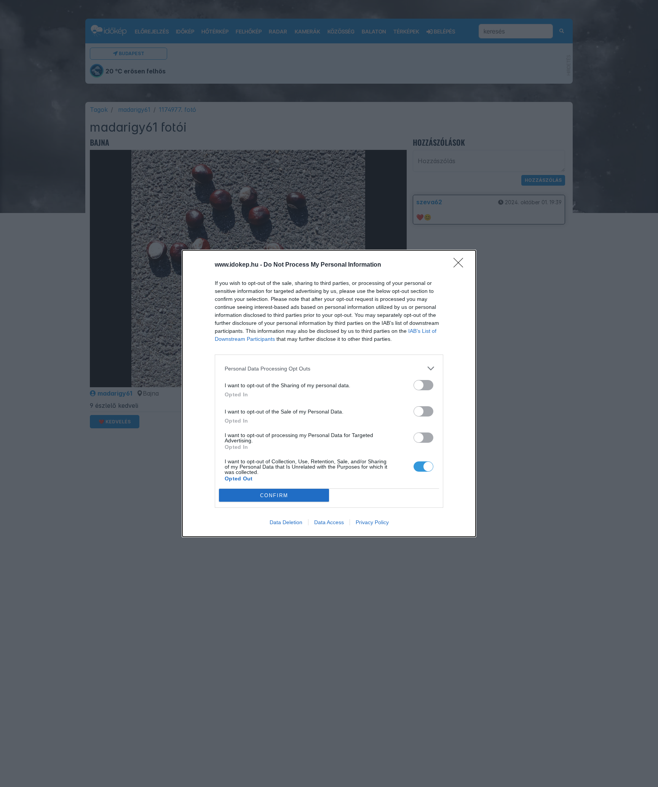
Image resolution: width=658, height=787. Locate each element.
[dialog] (329, 393)
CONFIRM (274, 495)
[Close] (461, 265)
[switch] (423, 385)
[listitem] (329, 368)
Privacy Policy (372, 522)
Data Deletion (286, 522)
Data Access (329, 522)
